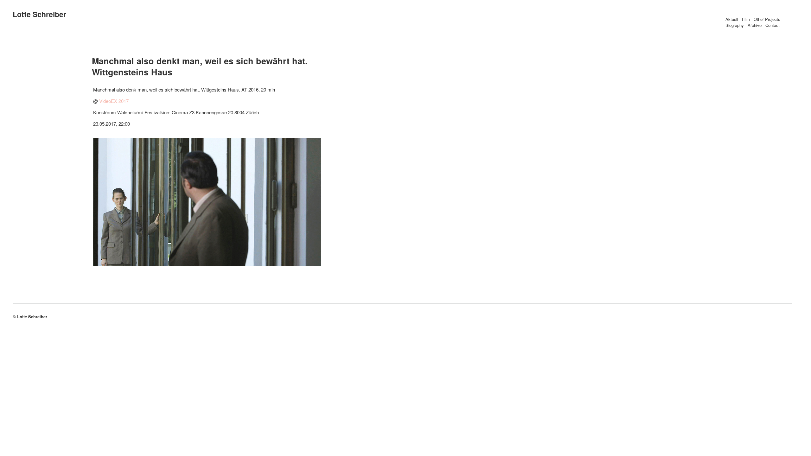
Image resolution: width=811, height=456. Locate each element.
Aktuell (731, 19)
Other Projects (767, 19)
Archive (755, 25)
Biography (734, 25)
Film (746, 19)
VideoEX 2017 (114, 101)
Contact (772, 25)
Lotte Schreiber (39, 14)
